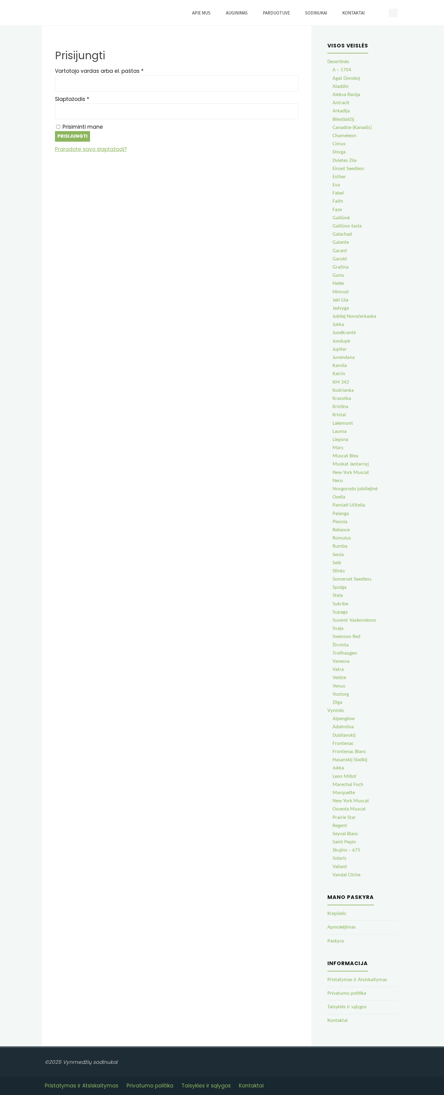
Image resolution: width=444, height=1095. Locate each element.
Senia (338, 554)
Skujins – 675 (346, 850)
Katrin (339, 373)
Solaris (339, 858)
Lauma (339, 431)
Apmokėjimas (341, 927)
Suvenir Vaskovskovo (354, 620)
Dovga (339, 152)
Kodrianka (343, 390)
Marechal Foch (348, 784)
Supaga (340, 612)
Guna (338, 275)
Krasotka (342, 398)
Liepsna (340, 439)
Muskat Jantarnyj (351, 464)
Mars (338, 447)
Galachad (342, 234)
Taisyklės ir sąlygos (347, 1007)
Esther (339, 176)
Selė (337, 562)
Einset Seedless (348, 168)
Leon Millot (344, 776)
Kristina (340, 406)
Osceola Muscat (349, 809)
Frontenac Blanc (349, 751)
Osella (339, 497)
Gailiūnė (341, 218)
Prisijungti (72, 136)
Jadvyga (341, 308)
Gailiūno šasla (347, 226)
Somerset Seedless (352, 579)
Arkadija (341, 111)
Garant (340, 250)
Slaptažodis (86, 99)
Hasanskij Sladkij (350, 759)
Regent (340, 825)
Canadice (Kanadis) (352, 127)
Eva (336, 185)
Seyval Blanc (345, 833)
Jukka (338, 324)
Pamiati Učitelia (349, 505)
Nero (338, 480)
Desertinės (338, 61)
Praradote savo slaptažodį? (91, 149)
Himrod (341, 292)
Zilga (337, 702)
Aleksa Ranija (346, 94)
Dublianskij (344, 735)
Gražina (341, 267)
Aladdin (341, 86)
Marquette (344, 792)
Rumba (340, 546)
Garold (340, 259)
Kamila (340, 365)
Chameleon (344, 135)
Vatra (338, 669)
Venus (339, 686)
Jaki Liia (340, 300)
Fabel (338, 193)
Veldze (339, 677)
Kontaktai (337, 1020)
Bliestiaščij (343, 119)
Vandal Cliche (346, 875)
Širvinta (341, 645)
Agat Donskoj (346, 78)
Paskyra (335, 941)
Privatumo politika (346, 993)
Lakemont (343, 423)
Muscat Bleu (346, 456)
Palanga (341, 513)
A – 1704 (342, 69)
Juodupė (341, 341)
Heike (338, 283)
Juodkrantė (344, 332)
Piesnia (340, 521)
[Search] (379, 13)
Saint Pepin (344, 842)
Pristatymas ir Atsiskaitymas (357, 979)
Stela (338, 595)
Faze (337, 209)
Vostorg (341, 694)
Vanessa (341, 661)
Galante (341, 242)
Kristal (339, 414)
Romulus (342, 538)
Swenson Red (346, 636)
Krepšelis (336, 913)
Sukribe (340, 604)
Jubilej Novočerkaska (354, 316)
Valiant (340, 866)
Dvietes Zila (344, 160)
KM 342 (341, 382)
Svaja (338, 628)
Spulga (339, 587)
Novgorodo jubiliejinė (355, 488)
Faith (338, 201)
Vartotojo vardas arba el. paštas (113, 71)
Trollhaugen (345, 653)
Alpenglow (344, 718)
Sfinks (339, 571)
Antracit (341, 102)
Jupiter (340, 349)
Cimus (339, 144)
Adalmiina (343, 726)
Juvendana (344, 357)
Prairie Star (344, 817)
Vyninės (335, 710)
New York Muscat (351, 472)
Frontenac (343, 743)
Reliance (341, 530)
